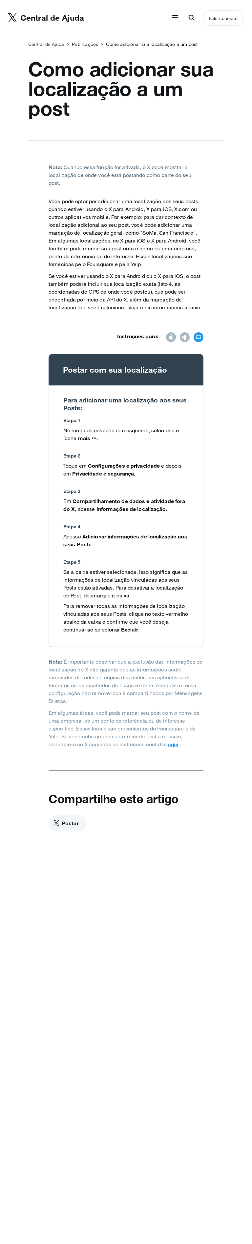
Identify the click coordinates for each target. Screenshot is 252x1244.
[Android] (185, 337)
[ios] (171, 337)
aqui (173, 744)
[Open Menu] (175, 18)
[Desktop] (198, 337)
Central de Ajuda (46, 44)
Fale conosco (223, 18)
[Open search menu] (191, 18)
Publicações (85, 44)
